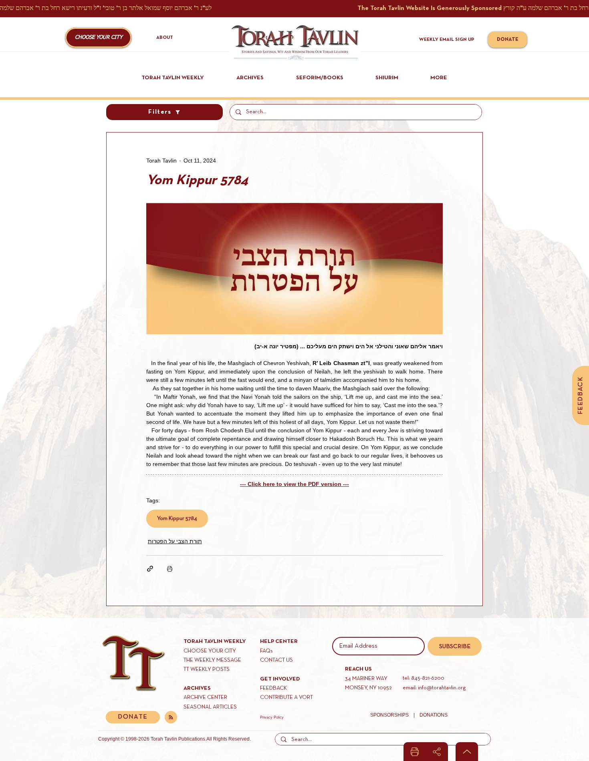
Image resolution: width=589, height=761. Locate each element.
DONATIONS (434, 715)
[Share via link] (150, 568)
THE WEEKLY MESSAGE (212, 660)
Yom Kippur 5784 (177, 518)
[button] (98, 38)
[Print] (414, 751)
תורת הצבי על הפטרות (175, 541)
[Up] (467, 751)
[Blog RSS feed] (171, 717)
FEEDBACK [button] (273, 688)
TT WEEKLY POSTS (207, 669)
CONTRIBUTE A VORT (286, 697)
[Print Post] (169, 568)
